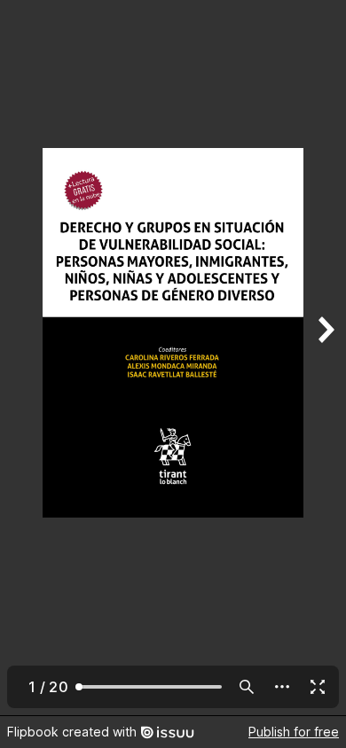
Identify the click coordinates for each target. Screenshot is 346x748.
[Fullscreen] (317, 687)
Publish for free (293, 731)
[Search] (246, 687)
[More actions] (282, 687)
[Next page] (324, 357)
